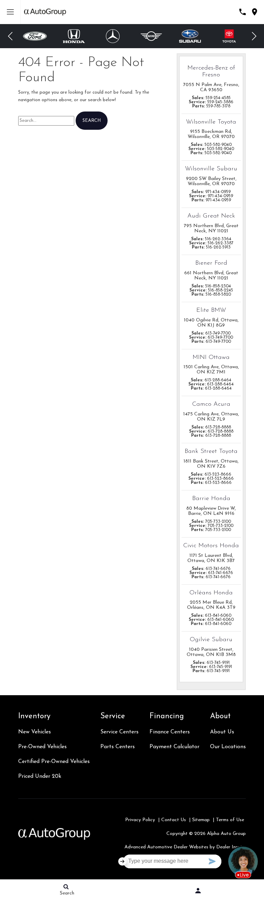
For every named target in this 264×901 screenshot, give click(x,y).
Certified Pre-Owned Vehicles (54, 761)
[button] (10, 36)
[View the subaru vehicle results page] (190, 36)
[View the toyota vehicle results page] (229, 36)
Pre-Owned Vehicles (42, 747)
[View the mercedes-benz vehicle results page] (112, 36)
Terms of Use (230, 820)
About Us (222, 732)
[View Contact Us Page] (242, 12)
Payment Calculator (174, 747)
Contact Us (173, 820)
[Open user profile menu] (198, 890)
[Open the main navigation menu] (10, 12)
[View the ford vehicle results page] (35, 36)
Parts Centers (117, 747)
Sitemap (201, 820)
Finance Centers (170, 732)
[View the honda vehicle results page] (74, 36)
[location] (254, 12)
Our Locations (228, 747)
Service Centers (119, 732)
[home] (45, 11)
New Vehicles (34, 732)
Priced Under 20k (39, 776)
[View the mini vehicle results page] (151, 36)
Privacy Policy (140, 820)
